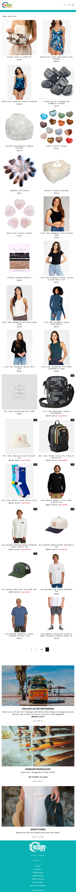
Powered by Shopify (38, 890)
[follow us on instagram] (38, 685)
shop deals (38, 781)
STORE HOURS (37, 856)
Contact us (38, 869)
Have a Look (38, 837)
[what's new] (38, 806)
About (38, 866)
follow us (38, 721)
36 (42, 649)
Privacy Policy (38, 872)
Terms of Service (38, 879)
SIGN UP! (37, 861)
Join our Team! (38, 882)
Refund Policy (38, 876)
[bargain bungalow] (38, 746)
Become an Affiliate (38, 885)
